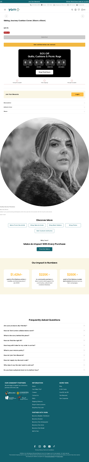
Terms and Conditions (49, 456)
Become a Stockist (37, 419)
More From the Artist (17, 225)
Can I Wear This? (37, 389)
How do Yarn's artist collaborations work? (19, 330)
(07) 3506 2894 (36, 4)
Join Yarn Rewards (27, 1)
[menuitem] (72, 9)
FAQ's (50, 4)
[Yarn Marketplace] (14, 10)
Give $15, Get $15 (64, 392)
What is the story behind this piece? (16, 335)
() (84, 9)
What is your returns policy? (14, 350)
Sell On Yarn (35, 431)
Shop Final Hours (44, 72)
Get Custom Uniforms (44, 231)
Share (5, 111)
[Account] (75, 9)
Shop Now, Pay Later (38, 407)
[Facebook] (35, 446)
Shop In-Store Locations (38, 404)
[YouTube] (49, 446)
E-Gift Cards (62, 389)
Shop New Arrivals (37, 225)
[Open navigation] (5, 9)
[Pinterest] (44, 446)
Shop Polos (73, 225)
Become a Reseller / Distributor (40, 416)
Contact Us (35, 395)
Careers (34, 392)
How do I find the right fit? (13, 340)
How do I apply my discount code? (16, 360)
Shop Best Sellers (55, 225)
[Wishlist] (79, 9)
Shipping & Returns (60, 4)
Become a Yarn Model (38, 428)
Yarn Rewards (63, 395)
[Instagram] (40, 446)
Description (7, 102)
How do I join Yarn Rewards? (14, 355)
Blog (60, 386)
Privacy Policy (39, 449)
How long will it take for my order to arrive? (19, 345)
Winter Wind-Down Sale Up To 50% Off (71, 1)
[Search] (72, 9)
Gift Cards (72, 4)
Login (77, 94)
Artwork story (8, 107)
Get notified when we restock (44, 44)
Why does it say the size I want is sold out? (19, 365)
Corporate (81, 4)
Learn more (3, 214)
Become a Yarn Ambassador (40, 422)
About (44, 4)
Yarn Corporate (63, 398)
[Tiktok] (54, 446)
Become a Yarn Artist (38, 425)
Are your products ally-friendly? (15, 325)
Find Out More (44, 249)
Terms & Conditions (48, 449)
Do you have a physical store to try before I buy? (21, 370)
